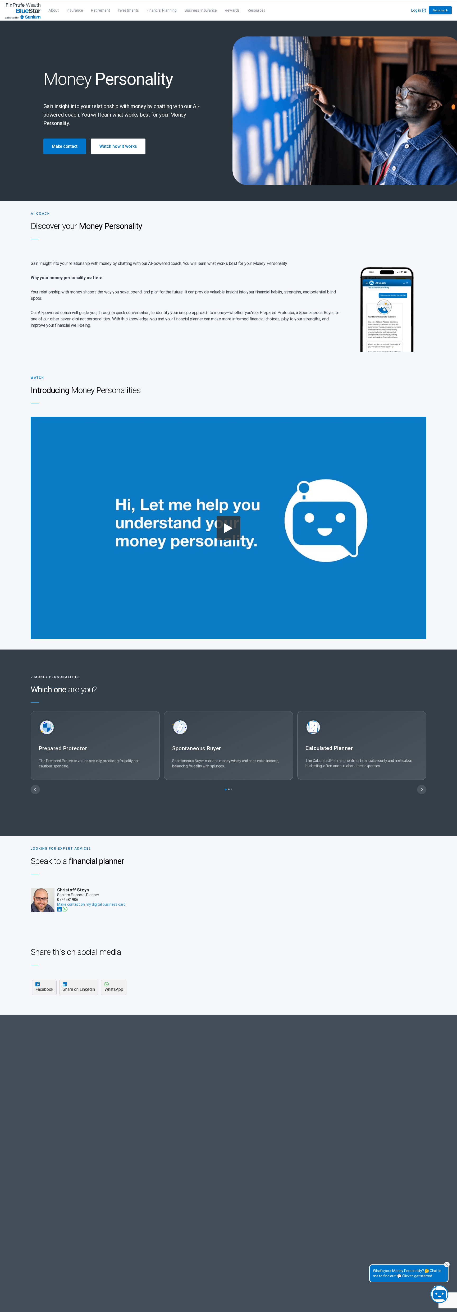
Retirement (100, 10)
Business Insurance (201, 10)
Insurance (75, 10)
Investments (128, 10)
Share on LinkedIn (79, 989)
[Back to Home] (22, 10)
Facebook (44, 989)
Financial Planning (162, 10)
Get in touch (440, 10)
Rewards (232, 10)
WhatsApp (113, 989)
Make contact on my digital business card (91, 904)
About (53, 10)
